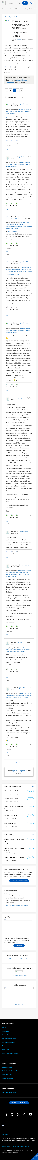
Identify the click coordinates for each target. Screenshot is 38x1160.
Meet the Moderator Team (9, 1035)
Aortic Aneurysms (10, 823)
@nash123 (21, 642)
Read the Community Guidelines (16, 905)
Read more (19, 945)
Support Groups (15, 9)
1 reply (7, 254)
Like (6, 69)
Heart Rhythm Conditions (12, 17)
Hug (16, 69)
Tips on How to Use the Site (19, 959)
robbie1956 (23, 39)
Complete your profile (19, 975)
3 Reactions (9, 631)
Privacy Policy (15, 1146)
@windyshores (25, 565)
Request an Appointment (19, 1102)
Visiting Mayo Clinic (11, 798)
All (33, 786)
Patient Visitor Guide (7, 1078)
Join (25, 3)
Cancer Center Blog (7, 1067)
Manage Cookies (24, 1146)
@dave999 (22, 688)
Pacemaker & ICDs (10, 815)
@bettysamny (24, 531)
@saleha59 (9, 117)
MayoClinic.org (6, 1134)
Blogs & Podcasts (31, 9)
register (22, 770)
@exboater (22, 157)
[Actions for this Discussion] (32, 67)
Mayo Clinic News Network (9, 1092)
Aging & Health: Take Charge (14, 857)
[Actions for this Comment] (30, 141)
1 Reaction (8, 145)
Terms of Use (5, 1146)
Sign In (32, 3)
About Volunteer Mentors (9, 1038)
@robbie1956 (24, 104)
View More (19, 763)
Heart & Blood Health (11, 791)
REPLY (7, 149)
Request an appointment (19, 881)
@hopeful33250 (15, 218)
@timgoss (21, 398)
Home (4, 9)
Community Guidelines (8, 1042)
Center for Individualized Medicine (11, 1071)
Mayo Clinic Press (7, 1074)
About (4, 1027)
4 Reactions (7, 72)
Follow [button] (30, 791)
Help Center (5, 1049)
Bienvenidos (19, 1004)
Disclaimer (5, 1046)
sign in (14, 770)
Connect (10, 3)
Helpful (10, 69)
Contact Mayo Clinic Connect (10, 1053)
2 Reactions (9, 674)
